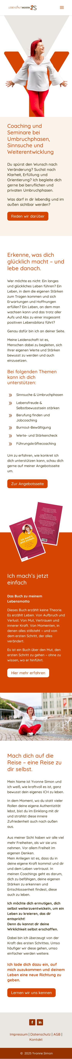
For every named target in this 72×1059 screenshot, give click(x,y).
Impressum (19, 1034)
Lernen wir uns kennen (31, 992)
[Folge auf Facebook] (32, 1022)
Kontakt (36, 1039)
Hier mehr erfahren (28, 672)
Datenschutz (40, 1034)
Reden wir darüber (28, 216)
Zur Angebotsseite (27, 483)
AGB (56, 1034)
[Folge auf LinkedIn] (40, 1022)
